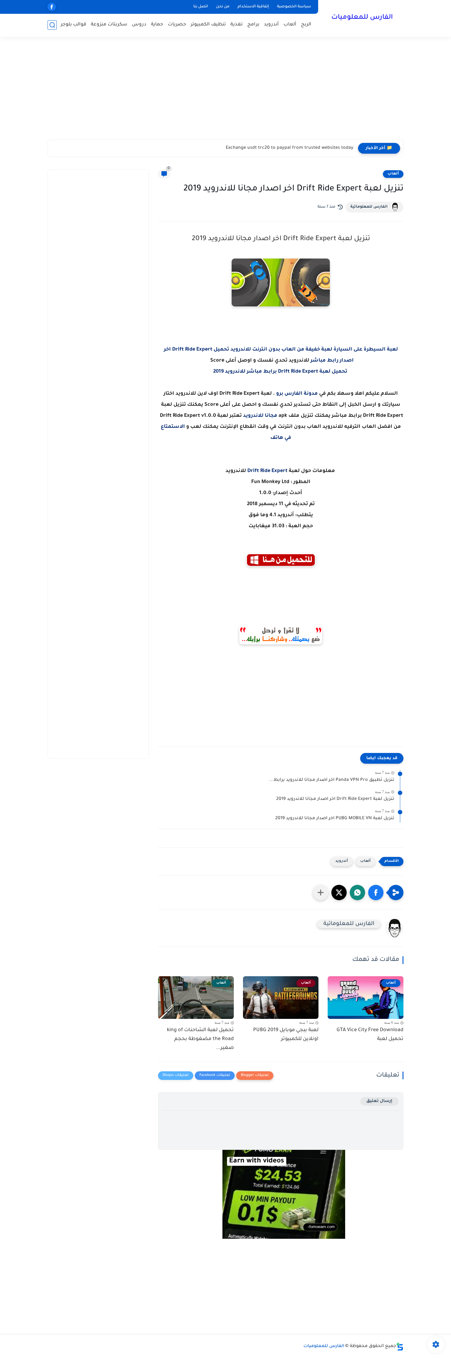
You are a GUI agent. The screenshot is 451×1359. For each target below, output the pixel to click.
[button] (376, 892)
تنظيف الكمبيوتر (208, 24)
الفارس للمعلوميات (362, 17)
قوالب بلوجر (73, 24)
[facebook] (52, 7)
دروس (139, 24)
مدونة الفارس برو (297, 394)
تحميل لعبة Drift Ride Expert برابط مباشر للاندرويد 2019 (281, 371)
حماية (157, 24)
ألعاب (289, 24)
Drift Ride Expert (267, 471)
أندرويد (271, 24)
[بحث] (52, 25)
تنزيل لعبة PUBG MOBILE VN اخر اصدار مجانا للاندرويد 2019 (334, 818)
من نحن (222, 7)
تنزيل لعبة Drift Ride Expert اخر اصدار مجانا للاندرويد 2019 (335, 799)
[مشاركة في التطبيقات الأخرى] (320, 892)
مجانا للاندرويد (260, 416)
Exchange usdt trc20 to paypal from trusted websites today (289, 148)
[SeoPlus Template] (399, 1346)
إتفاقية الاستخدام (253, 7)
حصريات (177, 24)
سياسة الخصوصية (294, 7)
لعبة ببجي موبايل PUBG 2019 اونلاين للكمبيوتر (285, 1034)
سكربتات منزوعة (109, 24)
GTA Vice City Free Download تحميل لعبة (370, 1034)
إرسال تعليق (379, 1101)
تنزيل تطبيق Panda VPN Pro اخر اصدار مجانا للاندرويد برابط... (331, 780)
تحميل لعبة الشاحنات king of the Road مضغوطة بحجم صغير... (200, 1039)
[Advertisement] (225, 92)
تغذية (236, 24)
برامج (253, 24)
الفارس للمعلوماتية (368, 207)
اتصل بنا (200, 7)
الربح (306, 24)
